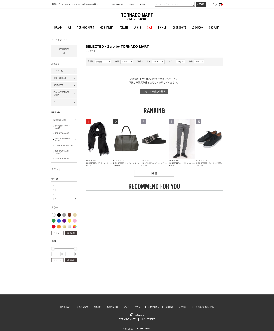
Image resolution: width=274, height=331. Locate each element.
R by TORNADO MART (64, 146)
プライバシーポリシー (133, 307)
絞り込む (71, 233)
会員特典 (182, 307)
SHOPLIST (214, 27)
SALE (149, 27)
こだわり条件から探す (154, 91)
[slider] (53, 248)
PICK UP (162, 27)
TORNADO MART (60, 120)
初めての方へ (65, 307)
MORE (154, 173)
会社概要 (169, 307)
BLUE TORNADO (61, 158)
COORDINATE (179, 27)
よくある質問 (82, 307)
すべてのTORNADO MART (62, 127)
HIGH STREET (60, 78)
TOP (53, 40)
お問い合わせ (154, 307)
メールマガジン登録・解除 (203, 307)
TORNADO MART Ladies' (62, 152)
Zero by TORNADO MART (61, 93)
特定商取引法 (112, 307)
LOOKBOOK (197, 27)
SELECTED (58, 85)
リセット (57, 233)
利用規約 (97, 307)
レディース (62, 40)
